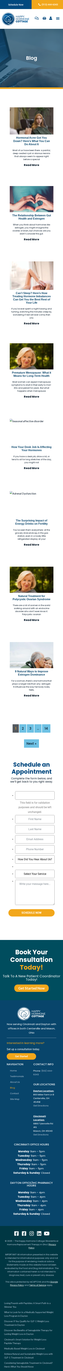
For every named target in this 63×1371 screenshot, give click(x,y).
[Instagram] (31, 1233)
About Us (15, 1082)
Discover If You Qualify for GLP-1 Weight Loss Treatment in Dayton (26, 1323)
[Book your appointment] (36, 18)
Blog (12, 1087)
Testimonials (17, 1076)
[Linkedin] (39, 1233)
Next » (31, 743)
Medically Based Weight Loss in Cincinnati (24, 1348)
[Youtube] (46, 1233)
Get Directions (41, 1105)
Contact (14, 1093)
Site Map (14, 1099)
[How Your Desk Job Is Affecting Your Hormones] (31, 431)
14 (46, 728)
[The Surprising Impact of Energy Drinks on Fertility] (31, 504)
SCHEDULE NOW (31, 912)
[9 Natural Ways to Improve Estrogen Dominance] (31, 655)
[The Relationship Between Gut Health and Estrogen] (31, 199)
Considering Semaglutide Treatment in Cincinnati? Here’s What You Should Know (28, 1365)
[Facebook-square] (16, 1233)
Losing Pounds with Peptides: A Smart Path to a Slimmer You (27, 1305)
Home (13, 1070)
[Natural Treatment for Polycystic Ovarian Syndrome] (31, 580)
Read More (31, 165)
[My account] (50, 18)
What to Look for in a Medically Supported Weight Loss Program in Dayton (28, 1314)
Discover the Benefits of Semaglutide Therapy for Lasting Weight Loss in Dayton (28, 1332)
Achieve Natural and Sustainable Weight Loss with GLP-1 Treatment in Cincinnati (28, 1356)
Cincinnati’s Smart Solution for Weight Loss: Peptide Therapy (25, 1341)
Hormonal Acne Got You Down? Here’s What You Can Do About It (31, 141)
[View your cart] (44, 18)
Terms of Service (37, 1285)
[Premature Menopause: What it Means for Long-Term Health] (31, 356)
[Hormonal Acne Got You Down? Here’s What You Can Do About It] (31, 121)
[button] (58, 18)
